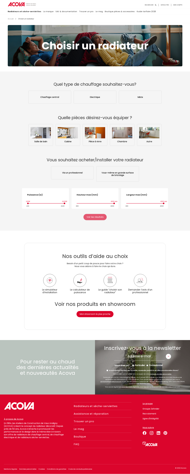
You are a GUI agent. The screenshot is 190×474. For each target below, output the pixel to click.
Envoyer (168, 356)
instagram (151, 432)
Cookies (42, 469)
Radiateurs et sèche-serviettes (24, 11)
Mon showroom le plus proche (95, 314)
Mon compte (177, 5)
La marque (48, 11)
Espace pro (165, 5)
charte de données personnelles (160, 374)
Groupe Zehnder (151, 408)
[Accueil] (22, 4)
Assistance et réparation (91, 414)
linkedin (158, 432)
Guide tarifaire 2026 (146, 11)
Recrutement (149, 413)
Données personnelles (27, 469)
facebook (144, 432)
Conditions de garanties (56, 469)
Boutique (80, 436)
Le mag (99, 11)
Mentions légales (10, 469)
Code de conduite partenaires (80, 469)
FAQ (76, 444)
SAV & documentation (66, 11)
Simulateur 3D (150, 443)
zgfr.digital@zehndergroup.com (110, 382)
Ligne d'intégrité (151, 418)
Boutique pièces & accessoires (120, 11)
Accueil (11, 19)
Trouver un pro (86, 11)
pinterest (165, 432)
